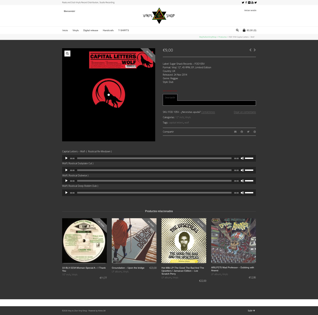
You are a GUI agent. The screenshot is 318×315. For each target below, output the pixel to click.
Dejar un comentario (245, 112)
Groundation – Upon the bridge (128, 267)
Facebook (246, 2)
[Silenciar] (242, 158)
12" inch (179, 117)
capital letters (176, 122)
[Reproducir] (66, 158)
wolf (187, 122)
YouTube (252, 2)
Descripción (170, 97)
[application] (159, 158)
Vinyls (188, 117)
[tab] (170, 97)
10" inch (66, 274)
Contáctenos (208, 112)
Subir (250, 310)
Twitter (243, 2)
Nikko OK (102, 310)
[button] (67, 54)
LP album (117, 271)
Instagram (249, 2)
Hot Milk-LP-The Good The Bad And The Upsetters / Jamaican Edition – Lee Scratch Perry (182, 270)
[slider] (249, 158)
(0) (251, 30)
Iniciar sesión (250, 10)
